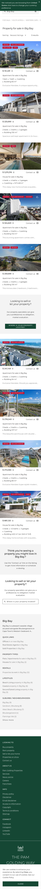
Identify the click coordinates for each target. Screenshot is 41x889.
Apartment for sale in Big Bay (15, 75)
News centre (8, 777)
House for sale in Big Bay (13, 177)
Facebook (7, 824)
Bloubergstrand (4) (10, 713)
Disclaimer (7, 797)
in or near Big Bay (13, 641)
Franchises (7, 784)
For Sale (6, 20)
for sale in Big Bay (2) (14, 662)
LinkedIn (6, 831)
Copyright (7, 807)
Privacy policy (8, 794)
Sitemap (6, 814)
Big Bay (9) (7, 702)
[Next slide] (39, 54)
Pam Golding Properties (13, 770)
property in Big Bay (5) (18, 691)
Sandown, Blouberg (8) (12, 706)
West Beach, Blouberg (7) (13, 709)
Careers (6, 780)
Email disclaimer (9, 801)
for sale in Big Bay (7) (19, 659)
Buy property (8, 747)
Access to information (12, 804)
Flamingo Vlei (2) (9, 716)
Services (6, 774)
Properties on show (11, 757)
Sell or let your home (11, 754)
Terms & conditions (11, 811)
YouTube (6, 834)
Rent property (8, 750)
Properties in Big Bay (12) (16, 672)
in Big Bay (15, 645)
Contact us (30, 71)
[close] (39, 2)
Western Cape (32, 20)
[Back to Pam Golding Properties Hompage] (21, 849)
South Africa (18, 20)
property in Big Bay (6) (18, 682)
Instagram (7, 827)
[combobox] (19, 35)
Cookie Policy (8, 877)
